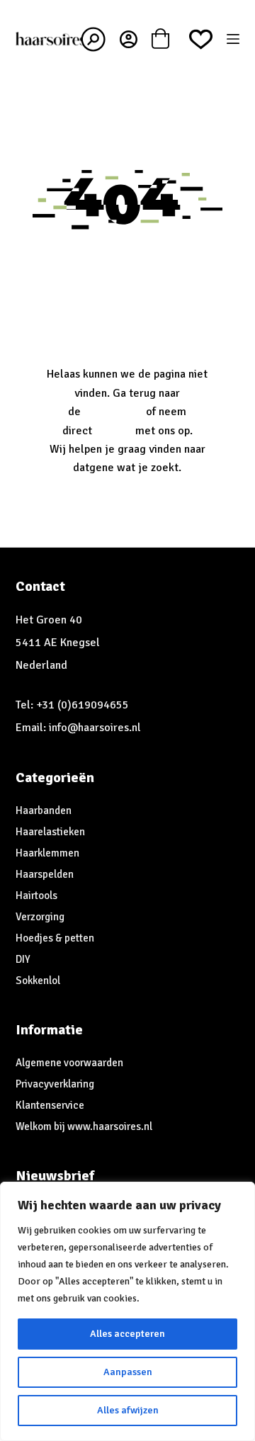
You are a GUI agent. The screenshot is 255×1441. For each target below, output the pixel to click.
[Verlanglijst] (200, 39)
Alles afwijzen (128, 1410)
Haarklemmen (47, 853)
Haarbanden (44, 810)
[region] (127, 1311)
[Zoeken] (93, 39)
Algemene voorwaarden (69, 1062)
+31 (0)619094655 (82, 705)
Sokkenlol (38, 980)
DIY (23, 959)
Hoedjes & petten (55, 938)
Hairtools (36, 895)
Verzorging (40, 916)
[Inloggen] (128, 39)
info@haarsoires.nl (95, 727)
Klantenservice (50, 1105)
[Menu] (233, 39)
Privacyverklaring (55, 1084)
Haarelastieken (50, 831)
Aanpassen (127, 1372)
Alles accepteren (127, 1334)
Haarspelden (45, 874)
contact (113, 431)
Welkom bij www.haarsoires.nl (84, 1126)
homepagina (113, 412)
